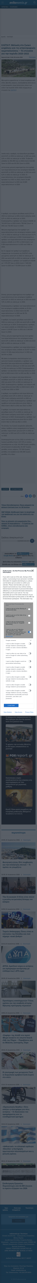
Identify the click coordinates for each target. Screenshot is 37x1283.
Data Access (18, 712)
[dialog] (18, 641)
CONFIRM (11, 705)
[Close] (33, 571)
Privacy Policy (29, 712)
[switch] (29, 609)
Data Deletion (8, 712)
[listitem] (18, 604)
